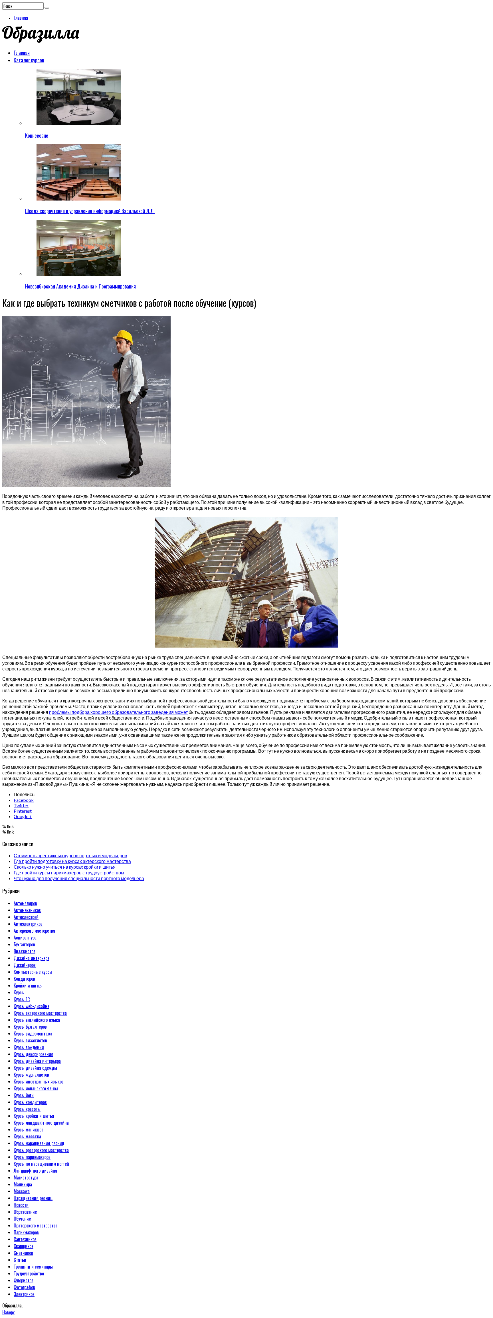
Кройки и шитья (28, 985)
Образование (25, 1211)
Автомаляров (25, 903)
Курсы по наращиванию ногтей (41, 1163)
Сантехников (25, 1239)
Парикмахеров (26, 1232)
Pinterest (23, 811)
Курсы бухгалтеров (30, 1026)
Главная (21, 17)
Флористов (23, 1280)
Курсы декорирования (33, 1054)
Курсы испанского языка (36, 1088)
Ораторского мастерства (35, 1225)
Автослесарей (26, 917)
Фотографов (24, 1287)
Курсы (19, 992)
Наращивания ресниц (33, 1198)
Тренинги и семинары (33, 1266)
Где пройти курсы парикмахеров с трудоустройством (69, 872)
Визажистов (24, 951)
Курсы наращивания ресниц (39, 1143)
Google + (23, 816)
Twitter (21, 805)
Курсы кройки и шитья (34, 1115)
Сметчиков (23, 1252)
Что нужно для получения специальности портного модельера (79, 878)
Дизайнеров (25, 965)
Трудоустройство (29, 1273)
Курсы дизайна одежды (35, 1067)
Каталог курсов (29, 60)
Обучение (22, 1218)
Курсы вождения (29, 1047)
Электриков (24, 1294)
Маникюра (23, 1184)
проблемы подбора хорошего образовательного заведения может (118, 712)
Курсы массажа (27, 1136)
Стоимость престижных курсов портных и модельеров (70, 855)
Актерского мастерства (34, 930)
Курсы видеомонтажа (33, 1033)
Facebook (24, 800)
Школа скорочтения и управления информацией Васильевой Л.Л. (90, 211)
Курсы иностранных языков (39, 1081)
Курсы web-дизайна (31, 1006)
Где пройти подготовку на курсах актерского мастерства (72, 861)
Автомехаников (27, 910)
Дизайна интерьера (31, 958)
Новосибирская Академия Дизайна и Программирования (80, 286)
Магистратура (26, 1177)
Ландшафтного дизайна (35, 1170)
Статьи (20, 1259)
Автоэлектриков (28, 923)
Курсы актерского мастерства (40, 1012)
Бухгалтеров (24, 944)
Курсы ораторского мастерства (41, 1150)
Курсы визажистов (30, 1040)
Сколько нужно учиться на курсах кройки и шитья (65, 867)
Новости (21, 1204)
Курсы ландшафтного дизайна (41, 1122)
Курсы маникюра (28, 1129)
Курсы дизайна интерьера (37, 1060)
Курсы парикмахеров (32, 1156)
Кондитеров (24, 978)
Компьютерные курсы (33, 971)
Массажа (22, 1191)
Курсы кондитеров (30, 1102)
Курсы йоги (24, 1095)
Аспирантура (25, 937)
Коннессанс (36, 135)
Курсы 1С (22, 999)
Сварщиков (23, 1246)
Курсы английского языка (37, 1019)
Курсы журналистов (31, 1074)
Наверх (8, 1312)
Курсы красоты (27, 1108)
